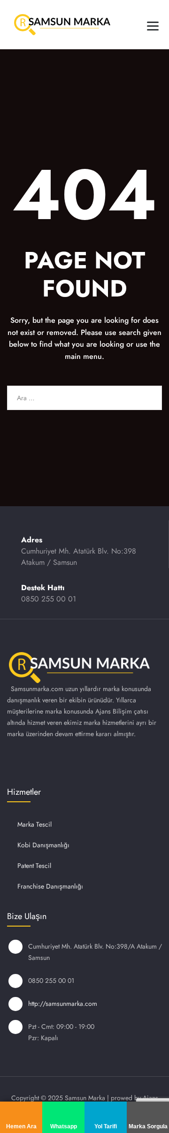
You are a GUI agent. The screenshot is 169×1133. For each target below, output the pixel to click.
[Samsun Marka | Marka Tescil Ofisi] (62, 24)
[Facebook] (41, 761)
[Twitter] (66, 761)
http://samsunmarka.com (62, 1003)
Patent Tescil (34, 865)
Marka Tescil (34, 824)
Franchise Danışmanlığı (50, 886)
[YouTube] (91, 761)
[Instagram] (16, 761)
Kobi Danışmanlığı (43, 845)
